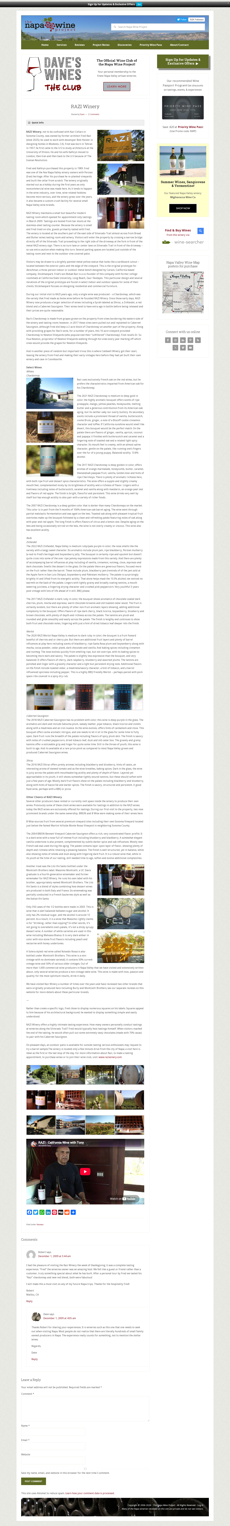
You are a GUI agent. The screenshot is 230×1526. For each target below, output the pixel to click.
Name (25, 1425)
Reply (29, 1301)
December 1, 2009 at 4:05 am (59, 1318)
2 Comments (93, 114)
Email (25, 1440)
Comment (27, 1393)
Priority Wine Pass (190, 127)
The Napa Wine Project (50, 24)
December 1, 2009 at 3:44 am (54, 1256)
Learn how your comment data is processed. (90, 1493)
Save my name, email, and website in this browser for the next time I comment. (65, 1472)
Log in (200, 1505)
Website (25, 1454)
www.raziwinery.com (110, 1057)
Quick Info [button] (38, 122)
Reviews (40, 1224)
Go (139, 4)
